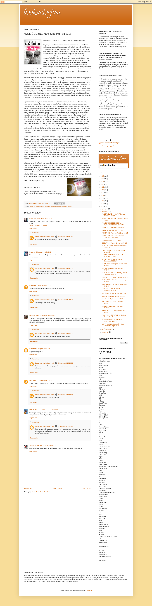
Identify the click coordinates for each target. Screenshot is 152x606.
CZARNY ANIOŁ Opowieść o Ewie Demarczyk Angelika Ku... (113, 325)
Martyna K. (33, 380)
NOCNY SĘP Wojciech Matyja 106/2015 (115, 233)
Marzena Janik (34, 315)
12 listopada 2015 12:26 (50, 410)
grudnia (105, 209)
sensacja (47, 206)
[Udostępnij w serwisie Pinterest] (64, 203)
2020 (102, 192)
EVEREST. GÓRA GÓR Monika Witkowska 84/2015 (112, 320)
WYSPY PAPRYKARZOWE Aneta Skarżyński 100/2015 (113, 255)
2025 (102, 179)
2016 (102, 204)
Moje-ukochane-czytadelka (38, 225)
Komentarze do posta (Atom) (41, 492)
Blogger (89, 591)
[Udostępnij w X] (59, 203)
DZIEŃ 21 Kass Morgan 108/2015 (113, 227)
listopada (105, 212)
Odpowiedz (33, 228)
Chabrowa (32, 218)
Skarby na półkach (35, 445)
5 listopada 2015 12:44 (43, 349)
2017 (102, 201)
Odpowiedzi (35, 232)
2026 (102, 176)
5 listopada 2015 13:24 (65, 363)
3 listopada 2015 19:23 (47, 315)
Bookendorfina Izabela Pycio (44, 237)
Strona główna (57, 488)
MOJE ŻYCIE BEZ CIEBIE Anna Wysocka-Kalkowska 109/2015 (113, 224)
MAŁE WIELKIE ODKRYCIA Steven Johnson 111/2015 (113, 215)
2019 (102, 195)
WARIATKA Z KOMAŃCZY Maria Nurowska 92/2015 (112, 289)
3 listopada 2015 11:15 (65, 237)
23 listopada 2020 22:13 (50, 445)
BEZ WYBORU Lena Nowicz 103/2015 (114, 243)
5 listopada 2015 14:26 (45, 380)
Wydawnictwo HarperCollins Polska (61, 206)
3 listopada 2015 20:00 (65, 333)
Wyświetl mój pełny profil (106, 146)
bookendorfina (42, 12)
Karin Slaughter (34, 206)
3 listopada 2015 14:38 (65, 300)
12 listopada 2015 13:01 (66, 426)
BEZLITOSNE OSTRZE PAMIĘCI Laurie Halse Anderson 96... (115, 273)
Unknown (32, 285)
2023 (102, 184)
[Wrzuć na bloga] (57, 203)
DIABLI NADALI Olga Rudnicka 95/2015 (115, 277)
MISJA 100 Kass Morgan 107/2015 (113, 230)
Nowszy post (28, 488)
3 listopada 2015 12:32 (43, 252)
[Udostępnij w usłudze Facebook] (61, 203)
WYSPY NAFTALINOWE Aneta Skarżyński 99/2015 (112, 260)
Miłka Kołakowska (35, 410)
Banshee (32, 252)
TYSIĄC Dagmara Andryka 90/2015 (113, 296)
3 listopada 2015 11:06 (44, 218)
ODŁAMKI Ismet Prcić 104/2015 (112, 240)
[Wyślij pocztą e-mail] (55, 203)
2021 (102, 190)
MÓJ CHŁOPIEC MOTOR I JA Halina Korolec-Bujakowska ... (114, 316)
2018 (102, 198)
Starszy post (87, 488)
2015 (102, 206)
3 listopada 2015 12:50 (65, 268)
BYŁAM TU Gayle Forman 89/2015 (113, 299)
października (106, 329)
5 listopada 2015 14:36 (65, 394)
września (105, 332)
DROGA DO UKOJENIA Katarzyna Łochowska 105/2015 (113, 236)
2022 (102, 187)
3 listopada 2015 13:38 (43, 285)
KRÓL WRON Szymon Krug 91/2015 (114, 293)
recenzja (41, 206)
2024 (102, 181)
